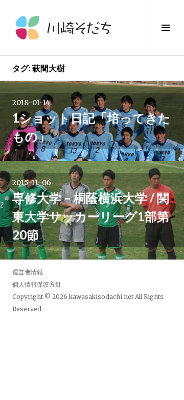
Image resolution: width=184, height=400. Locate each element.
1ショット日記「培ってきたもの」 (91, 127)
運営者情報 (27, 272)
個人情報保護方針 (36, 284)
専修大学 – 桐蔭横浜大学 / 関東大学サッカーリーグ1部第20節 (90, 216)
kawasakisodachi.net (101, 297)
